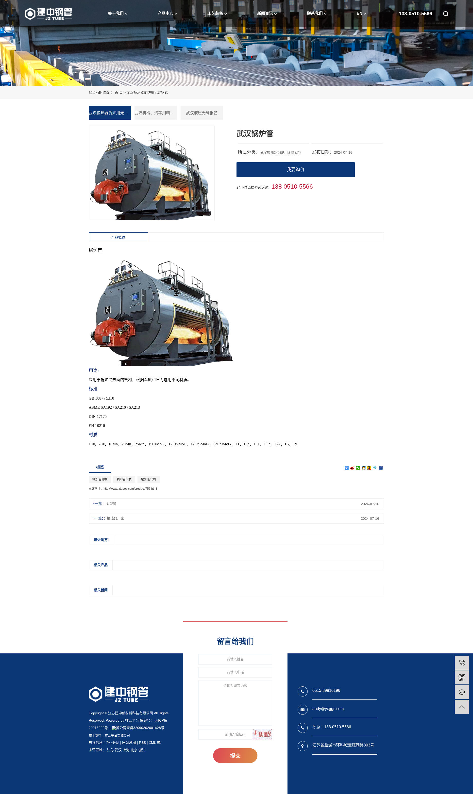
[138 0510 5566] (462, 663)
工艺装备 (215, 13)
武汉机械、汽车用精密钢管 (156, 113)
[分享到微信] (358, 468)
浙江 (141, 750)
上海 (126, 750)
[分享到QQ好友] (364, 468)
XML (152, 743)
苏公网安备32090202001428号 (140, 728)
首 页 (119, 92)
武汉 (118, 750)
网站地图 (129, 743)
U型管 (111, 504)
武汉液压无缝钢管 (202, 113)
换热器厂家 (115, 518)
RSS (142, 743)
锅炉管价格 (99, 479)
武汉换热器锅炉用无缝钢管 (147, 92)
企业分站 (112, 743)
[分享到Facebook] (381, 468)
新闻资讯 (265, 13)
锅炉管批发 (124, 479)
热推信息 (95, 743)
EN (360, 13)
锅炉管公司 (148, 479)
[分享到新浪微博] (352, 468)
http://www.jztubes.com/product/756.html (130, 488)
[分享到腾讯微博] (375, 468)
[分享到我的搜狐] (369, 468)
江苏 (110, 750)
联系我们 (315, 13)
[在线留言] (462, 692)
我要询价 (295, 169)
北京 (134, 750)
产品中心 (166, 13)
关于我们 (116, 13)
